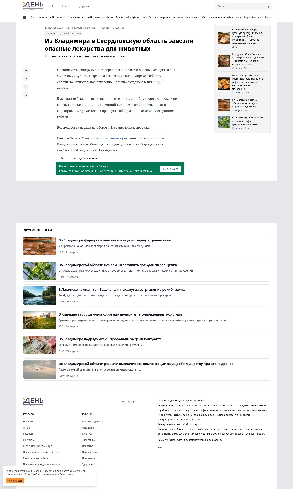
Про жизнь (88, 458)
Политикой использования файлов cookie (48, 474)
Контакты (28, 439)
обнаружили (109, 138)
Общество (118, 27)
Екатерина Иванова (83, 27)
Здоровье (87, 464)
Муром (109, 17)
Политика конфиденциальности (41, 464)
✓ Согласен (15, 480)
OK (26, 78)
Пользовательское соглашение (41, 452)
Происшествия (91, 452)
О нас (26, 427)
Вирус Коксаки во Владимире (261, 17)
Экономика (88, 439)
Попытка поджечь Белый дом (224, 17)
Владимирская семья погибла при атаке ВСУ (179, 17)
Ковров (119, 17)
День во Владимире (33, 6)
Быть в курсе (170, 168)
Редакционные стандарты (38, 446)
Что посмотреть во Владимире (85, 17)
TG (26, 86)
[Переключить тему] (53, 6)
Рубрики (83, 6)
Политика (87, 446)
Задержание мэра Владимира (48, 17)
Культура (87, 433)
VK (26, 70)
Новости (66, 6)
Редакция (28, 433)
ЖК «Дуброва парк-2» (138, 17)
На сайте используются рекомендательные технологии (190, 439)
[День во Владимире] (33, 402)
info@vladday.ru (191, 424)
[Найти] (267, 6)
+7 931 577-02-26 (190, 419)
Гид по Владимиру (92, 421)
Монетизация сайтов (35, 458)
